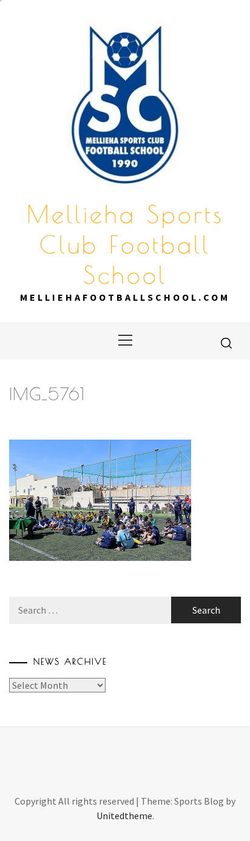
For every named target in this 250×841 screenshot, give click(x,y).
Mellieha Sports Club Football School (125, 244)
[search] (226, 342)
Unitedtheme (124, 815)
